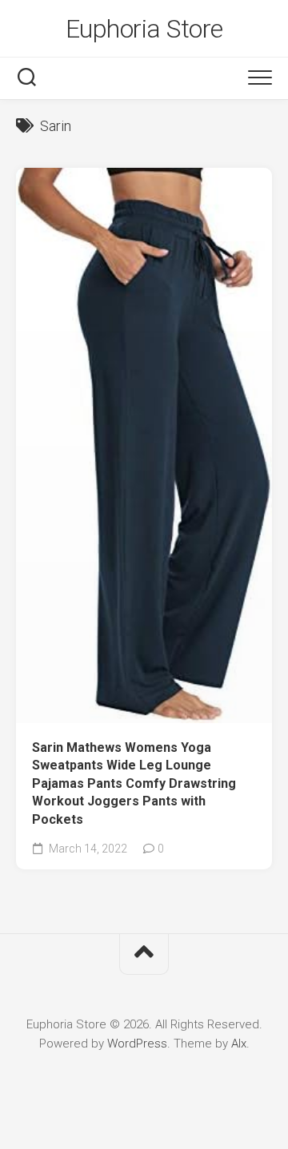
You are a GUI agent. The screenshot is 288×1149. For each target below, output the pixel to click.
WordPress (137, 1043)
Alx (238, 1043)
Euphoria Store (144, 29)
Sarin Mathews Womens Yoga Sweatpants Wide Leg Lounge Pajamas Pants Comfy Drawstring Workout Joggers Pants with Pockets (134, 783)
